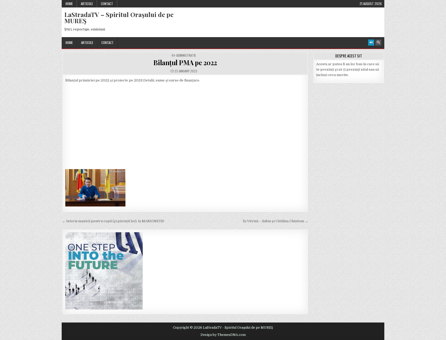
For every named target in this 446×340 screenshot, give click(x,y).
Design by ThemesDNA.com (223, 335)
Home (69, 3)
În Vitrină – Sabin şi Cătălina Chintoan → (275, 221)
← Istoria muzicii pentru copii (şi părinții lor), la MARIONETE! (113, 221)
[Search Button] (378, 42)
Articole (87, 3)
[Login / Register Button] (371, 42)
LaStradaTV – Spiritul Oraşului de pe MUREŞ (118, 17)
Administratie (186, 55)
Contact (107, 3)
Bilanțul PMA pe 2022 (185, 62)
